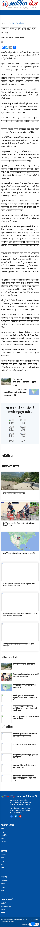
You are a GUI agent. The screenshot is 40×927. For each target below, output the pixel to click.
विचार (3, 884)
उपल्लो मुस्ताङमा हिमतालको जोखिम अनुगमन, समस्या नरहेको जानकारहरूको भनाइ (19, 584)
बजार (3, 864)
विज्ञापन (3, 909)
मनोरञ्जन (3, 832)
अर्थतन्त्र (3, 854)
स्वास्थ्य (3, 841)
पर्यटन (3, 861)
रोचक (3, 887)
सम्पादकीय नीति (6, 906)
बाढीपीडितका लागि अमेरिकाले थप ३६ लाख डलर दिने (19, 553)
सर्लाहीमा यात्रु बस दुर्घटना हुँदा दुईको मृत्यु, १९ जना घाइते (25, 756)
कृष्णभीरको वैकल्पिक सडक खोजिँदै (14, 493)
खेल (2, 829)
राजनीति (4, 835)
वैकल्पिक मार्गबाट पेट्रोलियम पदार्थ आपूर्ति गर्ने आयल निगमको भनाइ (19, 524)
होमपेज (4, 23)
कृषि (2, 858)
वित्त (2, 867)
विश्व (2, 838)
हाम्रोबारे (3, 903)
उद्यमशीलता (4, 880)
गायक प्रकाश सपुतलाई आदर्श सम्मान (24, 744)
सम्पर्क (3, 913)
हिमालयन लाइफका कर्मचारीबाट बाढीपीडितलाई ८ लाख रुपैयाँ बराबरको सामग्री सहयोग (20, 614)
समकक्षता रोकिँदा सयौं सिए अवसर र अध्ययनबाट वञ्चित (24, 766)
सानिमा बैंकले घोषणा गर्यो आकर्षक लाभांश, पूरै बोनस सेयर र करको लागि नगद (24, 778)
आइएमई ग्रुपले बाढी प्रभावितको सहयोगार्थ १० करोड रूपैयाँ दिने (18, 645)
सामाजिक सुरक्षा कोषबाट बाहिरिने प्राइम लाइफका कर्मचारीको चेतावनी (25, 735)
